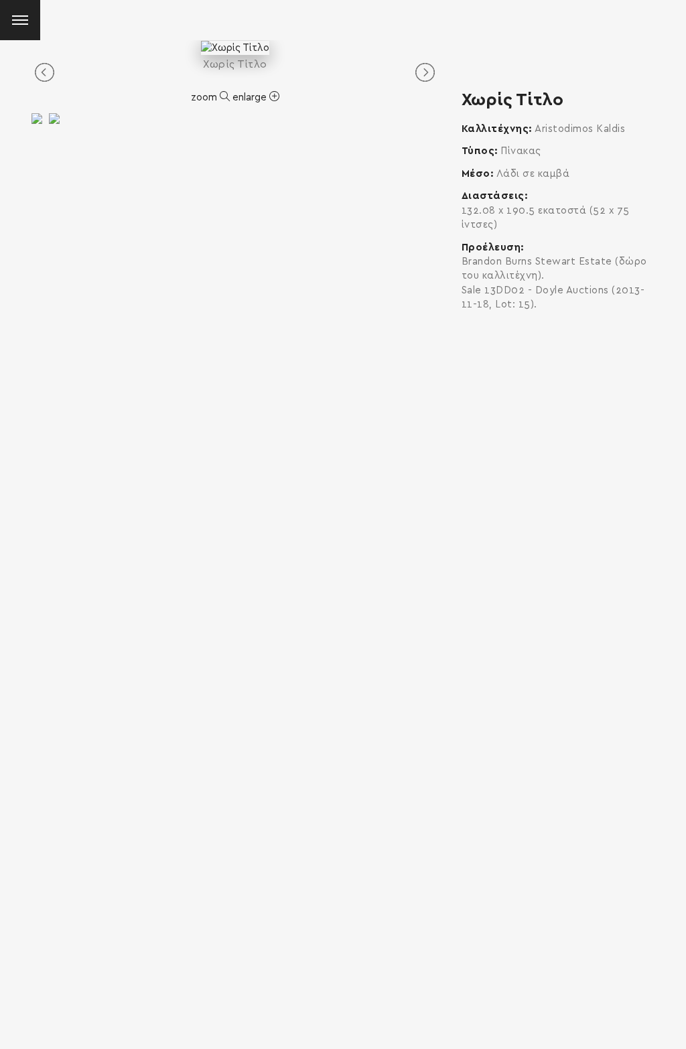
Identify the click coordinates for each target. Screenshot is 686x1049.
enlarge (250, 97)
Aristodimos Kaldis (580, 129)
